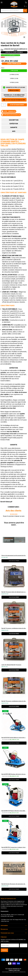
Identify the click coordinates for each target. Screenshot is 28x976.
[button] (25, 6)
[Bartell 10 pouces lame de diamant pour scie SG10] (14, 577)
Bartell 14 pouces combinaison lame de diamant (14, 628)
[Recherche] (25, 10)
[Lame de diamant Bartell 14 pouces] (14, 650)
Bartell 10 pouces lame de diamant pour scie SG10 (14, 592)
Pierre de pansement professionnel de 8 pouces (14, 555)
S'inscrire (4, 950)
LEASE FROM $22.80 (14, 64)
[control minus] (2, 104)
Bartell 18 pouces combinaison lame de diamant (14, 701)
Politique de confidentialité (13, 968)
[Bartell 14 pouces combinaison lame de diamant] (14, 613)
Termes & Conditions (14, 970)
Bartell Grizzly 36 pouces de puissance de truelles (14, 884)
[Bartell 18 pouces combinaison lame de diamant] (14, 686)
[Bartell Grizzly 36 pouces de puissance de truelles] (14, 869)
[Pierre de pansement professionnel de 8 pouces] (14, 540)
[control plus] (5, 104)
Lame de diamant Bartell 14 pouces (11, 664)
